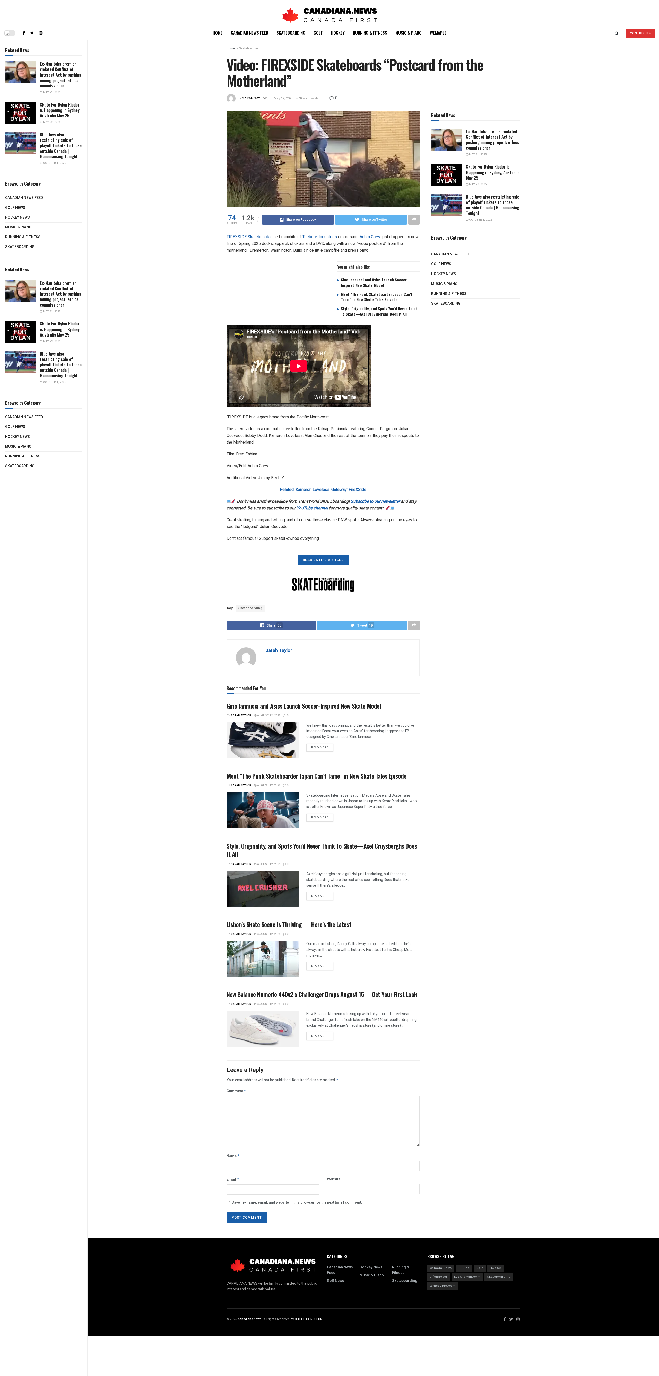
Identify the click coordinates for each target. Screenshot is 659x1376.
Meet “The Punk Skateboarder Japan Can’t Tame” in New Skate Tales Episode (376, 296)
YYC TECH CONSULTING (307, 1319)
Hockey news (17, 217)
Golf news (15, 207)
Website (333, 1179)
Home (218, 33)
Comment (236, 1091)
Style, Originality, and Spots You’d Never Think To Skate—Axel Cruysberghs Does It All (379, 311)
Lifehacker (438, 1277)
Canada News (441, 1268)
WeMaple (438, 33)
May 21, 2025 (51, 92)
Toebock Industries (319, 236)
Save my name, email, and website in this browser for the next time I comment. (297, 1202)
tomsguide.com (442, 1286)
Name (233, 1156)
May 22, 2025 (51, 122)
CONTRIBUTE (640, 33)
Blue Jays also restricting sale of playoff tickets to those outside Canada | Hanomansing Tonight (61, 145)
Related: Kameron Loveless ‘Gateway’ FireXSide (323, 489)
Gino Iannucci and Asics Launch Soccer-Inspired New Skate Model (374, 282)
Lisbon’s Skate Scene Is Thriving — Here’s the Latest (289, 924)
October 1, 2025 (54, 163)
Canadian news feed (24, 197)
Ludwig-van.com (467, 1277)
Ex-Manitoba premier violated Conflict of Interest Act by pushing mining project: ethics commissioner (60, 74)
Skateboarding (19, 247)
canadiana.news (250, 1319)
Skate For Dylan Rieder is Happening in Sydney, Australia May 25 (60, 110)
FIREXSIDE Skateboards (249, 236)
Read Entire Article (323, 559)
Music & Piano (18, 227)
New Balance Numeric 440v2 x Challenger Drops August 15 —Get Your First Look (322, 994)
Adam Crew (370, 236)
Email (233, 1179)
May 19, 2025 (283, 98)
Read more (319, 747)
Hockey (338, 33)
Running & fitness (22, 237)
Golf (318, 33)
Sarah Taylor (254, 98)
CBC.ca (464, 1268)
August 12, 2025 (268, 715)
